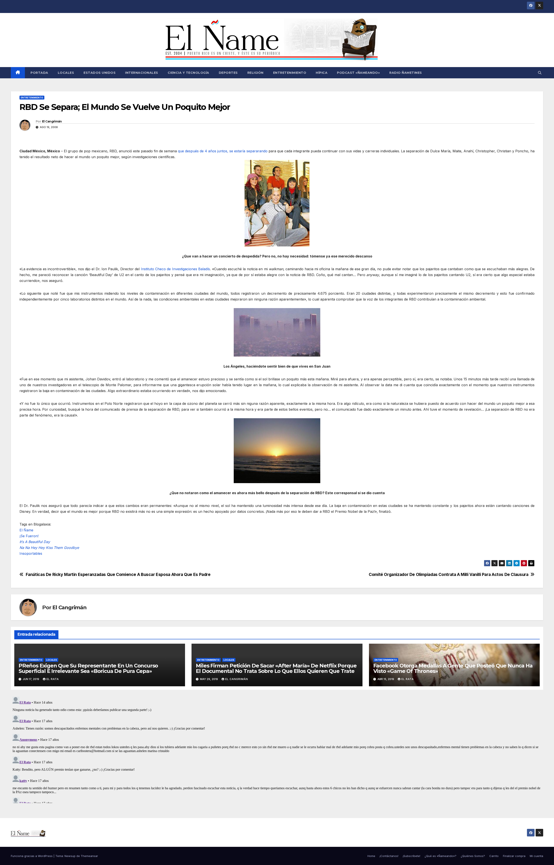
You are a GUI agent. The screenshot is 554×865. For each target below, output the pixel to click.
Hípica (321, 73)
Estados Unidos (100, 73)
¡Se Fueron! (29, 536)
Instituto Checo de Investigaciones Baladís (175, 269)
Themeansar (89, 856)
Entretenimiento (289, 73)
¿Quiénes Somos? (473, 856)
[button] (539, 73)
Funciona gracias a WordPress (32, 856)
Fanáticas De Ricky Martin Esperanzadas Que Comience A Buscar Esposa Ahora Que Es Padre (118, 574)
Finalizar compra (514, 856)
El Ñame (26, 530)
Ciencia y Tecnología (188, 73)
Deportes (228, 73)
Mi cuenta (536, 856)
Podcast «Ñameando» (358, 73)
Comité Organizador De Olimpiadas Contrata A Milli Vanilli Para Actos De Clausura (448, 574)
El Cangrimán (52, 121)
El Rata (53, 679)
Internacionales (141, 73)
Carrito (494, 856)
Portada (39, 73)
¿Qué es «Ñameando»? (440, 856)
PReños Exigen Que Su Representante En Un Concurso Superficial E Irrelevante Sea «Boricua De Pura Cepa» (88, 668)
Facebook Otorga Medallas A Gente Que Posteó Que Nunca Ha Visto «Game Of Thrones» (453, 668)
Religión (255, 73)
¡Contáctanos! (389, 856)
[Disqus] (277, 749)
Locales (66, 73)
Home (371, 856)
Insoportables (30, 553)
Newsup (70, 856)
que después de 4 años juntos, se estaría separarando (222, 151)
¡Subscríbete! (411, 856)
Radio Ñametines (405, 73)
